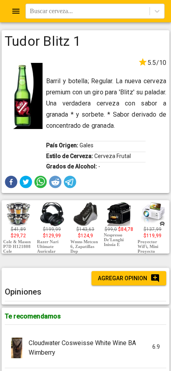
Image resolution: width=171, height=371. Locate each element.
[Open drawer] (15, 11)
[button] (11, 182)
